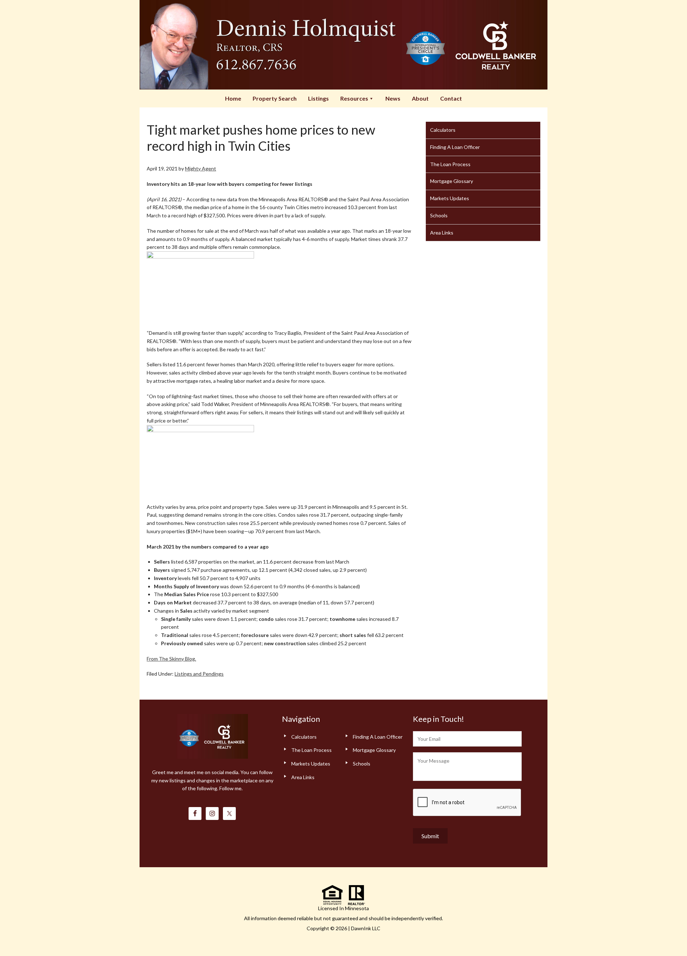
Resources (354, 98)
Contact (451, 98)
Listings (318, 98)
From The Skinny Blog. (171, 659)
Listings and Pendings (199, 674)
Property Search (275, 98)
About (420, 98)
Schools (439, 215)
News (392, 98)
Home (233, 98)
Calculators (442, 130)
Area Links (441, 233)
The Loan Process (450, 164)
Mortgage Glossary (451, 181)
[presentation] (467, 803)
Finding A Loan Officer (455, 147)
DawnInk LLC (365, 928)
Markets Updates (449, 198)
